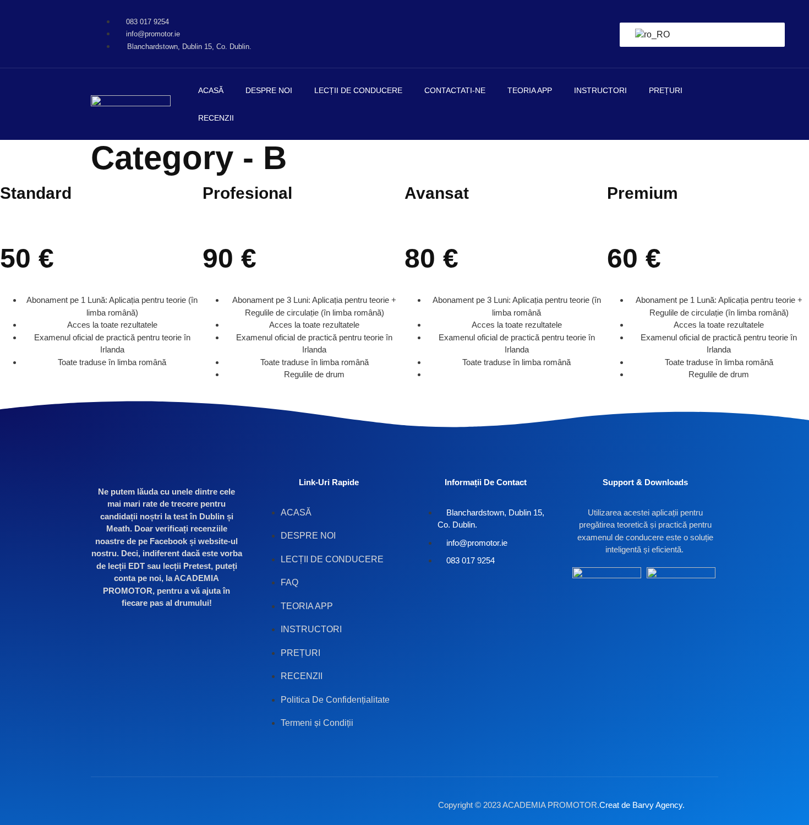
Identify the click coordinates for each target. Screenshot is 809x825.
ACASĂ (210, 90)
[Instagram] (681, 48)
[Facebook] (681, 16)
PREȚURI (665, 90)
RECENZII (216, 117)
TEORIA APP (529, 90)
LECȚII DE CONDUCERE (358, 90)
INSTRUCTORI (600, 90)
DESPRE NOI (268, 90)
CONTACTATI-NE (454, 90)
